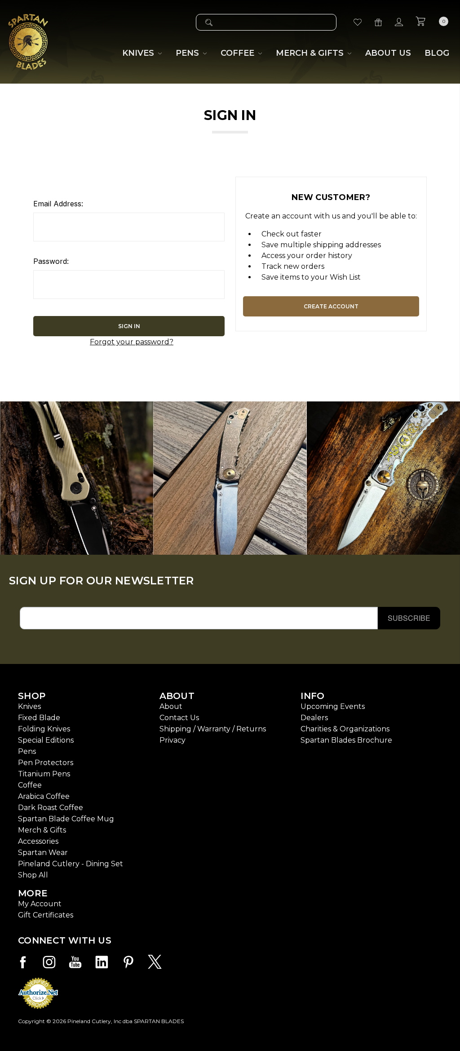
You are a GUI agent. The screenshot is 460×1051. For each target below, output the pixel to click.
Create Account (331, 306)
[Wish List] (357, 22)
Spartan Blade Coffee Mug (66, 819)
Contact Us (179, 717)
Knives (29, 706)
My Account (40, 904)
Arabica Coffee (44, 796)
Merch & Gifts (42, 830)
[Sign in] (398, 22)
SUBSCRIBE (409, 618)
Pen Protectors (45, 762)
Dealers (314, 717)
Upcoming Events (333, 706)
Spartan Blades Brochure (346, 740)
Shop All (33, 875)
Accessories (38, 841)
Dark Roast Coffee (50, 807)
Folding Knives (44, 729)
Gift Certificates (45, 915)
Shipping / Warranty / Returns (212, 729)
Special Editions (46, 740)
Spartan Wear (43, 852)
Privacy (172, 740)
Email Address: (58, 203)
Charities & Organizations (345, 729)
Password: (51, 261)
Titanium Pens (44, 774)
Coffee (30, 785)
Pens (27, 751)
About (170, 706)
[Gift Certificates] (378, 22)
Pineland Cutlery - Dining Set (70, 864)
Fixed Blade (39, 717)
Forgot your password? (131, 342)
